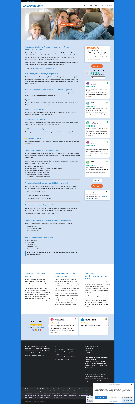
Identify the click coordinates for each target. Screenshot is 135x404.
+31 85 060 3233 (30, 1)
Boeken (91, 5)
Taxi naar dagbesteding (62, 359)
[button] (132, 385)
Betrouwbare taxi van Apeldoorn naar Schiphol (57, 393)
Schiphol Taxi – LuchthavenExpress (41, 389)
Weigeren (113, 397)
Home (85, 5)
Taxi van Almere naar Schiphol (82, 391)
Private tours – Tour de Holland (64, 357)
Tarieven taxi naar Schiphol (76, 389)
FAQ (96, 5)
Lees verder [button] (89, 96)
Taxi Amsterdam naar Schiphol (33, 393)
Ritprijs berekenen (67, 24)
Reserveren (97, 66)
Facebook (88, 198)
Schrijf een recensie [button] (98, 78)
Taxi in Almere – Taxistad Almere (64, 349)
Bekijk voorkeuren (126, 397)
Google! (95, 198)
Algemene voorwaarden (45, 391)
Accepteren (101, 397)
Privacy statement (114, 401)
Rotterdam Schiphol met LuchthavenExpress (37, 397)
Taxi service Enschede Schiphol (81, 393)
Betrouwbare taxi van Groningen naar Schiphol (38, 395)
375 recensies (41, 327)
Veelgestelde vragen (31, 391)
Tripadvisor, (104, 196)
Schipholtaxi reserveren (60, 389)
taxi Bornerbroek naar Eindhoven (45, 68)
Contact (109, 5)
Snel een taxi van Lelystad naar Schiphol (65, 395)
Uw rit (101, 5)
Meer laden (97, 180)
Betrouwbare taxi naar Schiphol (63, 391)
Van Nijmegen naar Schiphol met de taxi (89, 395)
